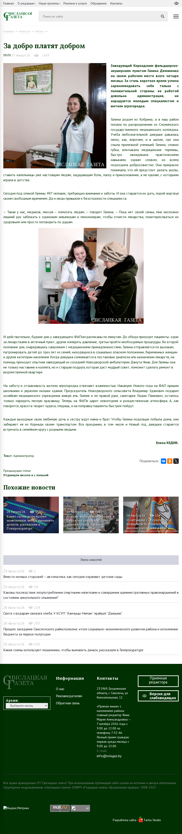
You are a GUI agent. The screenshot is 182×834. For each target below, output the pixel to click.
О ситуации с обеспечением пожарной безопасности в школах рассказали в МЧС (149, 524)
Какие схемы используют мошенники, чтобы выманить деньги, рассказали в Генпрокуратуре (30, 522)
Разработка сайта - (126, 820)
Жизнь (40, 31)
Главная (8, 3)
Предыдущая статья (17, 471)
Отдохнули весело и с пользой (25, 475)
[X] (176, 461)
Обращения (99, 3)
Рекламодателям (69, 696)
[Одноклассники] (169, 461)
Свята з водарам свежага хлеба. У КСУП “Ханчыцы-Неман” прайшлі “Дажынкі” (63, 613)
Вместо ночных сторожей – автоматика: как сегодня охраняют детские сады (62, 576)
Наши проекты (49, 3)
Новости (24, 31)
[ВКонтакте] (163, 461)
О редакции (26, 3)
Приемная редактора (158, 680)
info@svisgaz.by (109, 756)
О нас (60, 689)
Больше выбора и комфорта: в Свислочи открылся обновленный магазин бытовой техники (91, 522)
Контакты (116, 3)
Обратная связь (68, 703)
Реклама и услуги (75, 3)
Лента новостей (91, 560)
